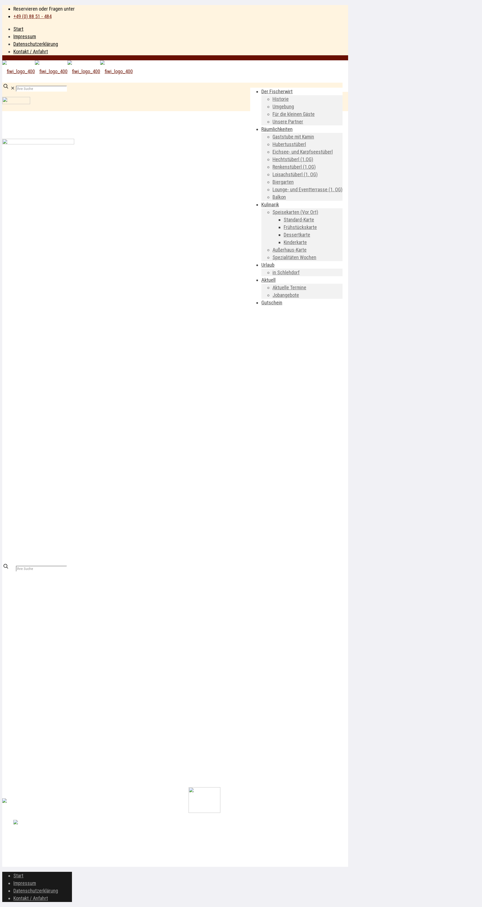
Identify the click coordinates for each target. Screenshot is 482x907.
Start (18, 29)
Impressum (24, 36)
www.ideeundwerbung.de (61, 863)
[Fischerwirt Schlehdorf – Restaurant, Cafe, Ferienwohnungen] (67, 71)
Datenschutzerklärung (35, 44)
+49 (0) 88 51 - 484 (32, 16)
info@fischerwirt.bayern (37, 670)
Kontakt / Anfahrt (30, 51)
